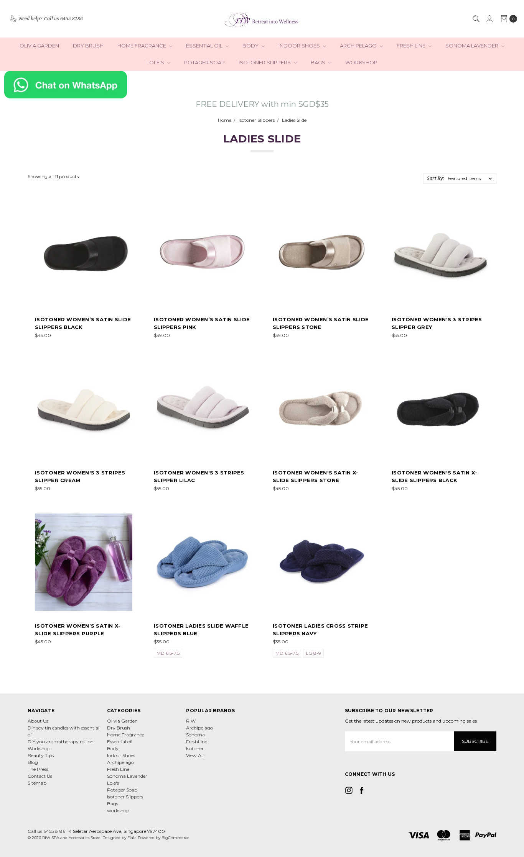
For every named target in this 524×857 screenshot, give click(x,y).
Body (251, 46)
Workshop (39, 748)
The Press (38, 769)
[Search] (476, 19)
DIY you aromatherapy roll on (61, 741)
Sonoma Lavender (472, 46)
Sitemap (37, 783)
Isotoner (195, 748)
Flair (131, 837)
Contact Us (40, 776)
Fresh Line (412, 46)
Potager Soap (204, 62)
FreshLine (196, 741)
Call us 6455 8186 (46, 831)
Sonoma (195, 735)
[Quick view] (127, 212)
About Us (38, 721)
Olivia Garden (39, 46)
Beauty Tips (41, 755)
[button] (262, 84)
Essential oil (205, 46)
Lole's (156, 62)
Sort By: (435, 178)
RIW (191, 721)
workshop (361, 62)
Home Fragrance (142, 46)
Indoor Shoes (299, 46)
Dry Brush (88, 46)
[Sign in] (489, 19)
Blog (33, 762)
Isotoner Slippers (265, 62)
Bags (318, 62)
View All (195, 755)
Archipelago (359, 46)
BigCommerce (175, 837)
